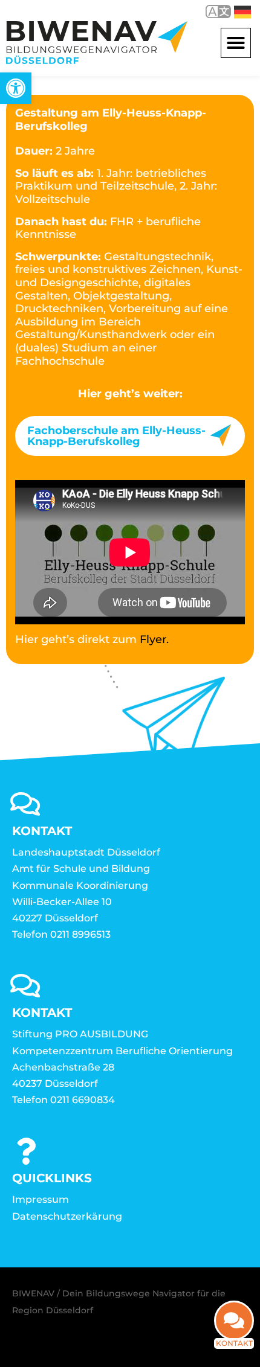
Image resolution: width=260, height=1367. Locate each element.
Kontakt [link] (234, 1343)
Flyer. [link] (154, 639)
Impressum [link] (40, 1199)
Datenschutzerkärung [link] (67, 1216)
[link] (15, 88)
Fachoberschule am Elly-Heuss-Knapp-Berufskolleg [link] (116, 436)
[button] (236, 43)
